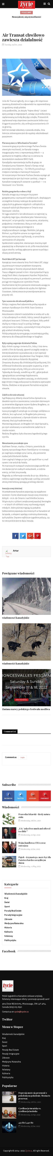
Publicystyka (10, 940)
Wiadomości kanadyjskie (15, 894)
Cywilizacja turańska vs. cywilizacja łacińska (29, 1110)
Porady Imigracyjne (13, 915)
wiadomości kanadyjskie (15, 663)
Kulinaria (8, 932)
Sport (7, 906)
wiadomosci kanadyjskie (15, 617)
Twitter (20, 798)
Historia (8, 927)
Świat (6, 902)
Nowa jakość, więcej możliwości (26, 17)
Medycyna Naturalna (13, 923)
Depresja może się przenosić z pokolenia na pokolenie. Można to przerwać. (34, 1096)
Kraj (6, 898)
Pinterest (45, 798)
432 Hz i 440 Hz (25, 1122)
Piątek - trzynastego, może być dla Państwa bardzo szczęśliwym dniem (34, 860)
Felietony (8, 936)
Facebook (8, 798)
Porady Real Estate (12, 911)
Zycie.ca (28, 1151)
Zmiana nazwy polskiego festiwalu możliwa (26, 709)
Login (22, 757)
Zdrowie (8, 919)
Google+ (32, 798)
